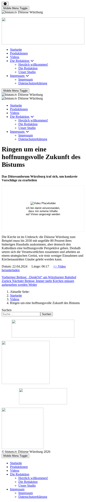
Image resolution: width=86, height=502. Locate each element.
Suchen (6, 310)
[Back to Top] (5, 4)
